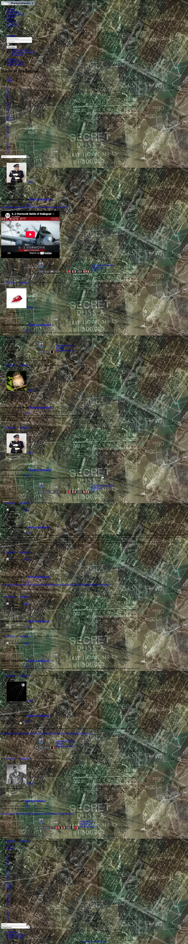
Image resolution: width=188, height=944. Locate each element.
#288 (27, 666)
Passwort (36, 41)
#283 (27, 413)
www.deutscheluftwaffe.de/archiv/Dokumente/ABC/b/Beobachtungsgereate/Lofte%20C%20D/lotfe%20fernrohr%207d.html (55, 584)
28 (8, 97)
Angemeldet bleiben (18, 44)
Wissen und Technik (15, 14)
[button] (11, 36)
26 (8, 92)
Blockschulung (13, 11)
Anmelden (12, 47)
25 (8, 90)
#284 (27, 475)
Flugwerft (11, 16)
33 (8, 110)
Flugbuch (11, 9)
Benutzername (39, 38)
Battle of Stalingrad (40, 199)
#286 (27, 582)
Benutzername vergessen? (23, 52)
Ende (9, 120)
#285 (27, 532)
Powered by (87, 941)
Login (9, 26)
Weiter (9, 117)
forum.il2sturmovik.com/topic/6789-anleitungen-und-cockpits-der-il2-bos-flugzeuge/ (37, 813)
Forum (9, 19)
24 (8, 87)
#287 (27, 626)
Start (9, 78)
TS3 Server (12, 21)
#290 (27, 806)
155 (8, 115)
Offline (30, 182)
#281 (27, 204)
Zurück (10, 80)
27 (8, 95)
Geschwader (12, 24)
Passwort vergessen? (21, 50)
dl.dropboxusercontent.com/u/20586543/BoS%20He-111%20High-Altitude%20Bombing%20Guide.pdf (46, 733)
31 (8, 105)
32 (8, 107)
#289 (27, 721)
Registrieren (17, 54)
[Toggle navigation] (2, 31)
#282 (27, 330)
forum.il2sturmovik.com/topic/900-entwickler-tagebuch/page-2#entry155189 (34, 207)
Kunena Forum (99, 941)
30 (8, 102)
